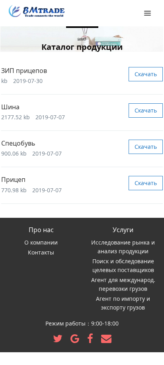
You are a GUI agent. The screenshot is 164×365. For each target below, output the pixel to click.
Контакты (41, 252)
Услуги (123, 229)
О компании (41, 242)
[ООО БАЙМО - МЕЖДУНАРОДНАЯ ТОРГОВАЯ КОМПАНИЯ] (36, 12)
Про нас (41, 229)
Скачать (146, 74)
